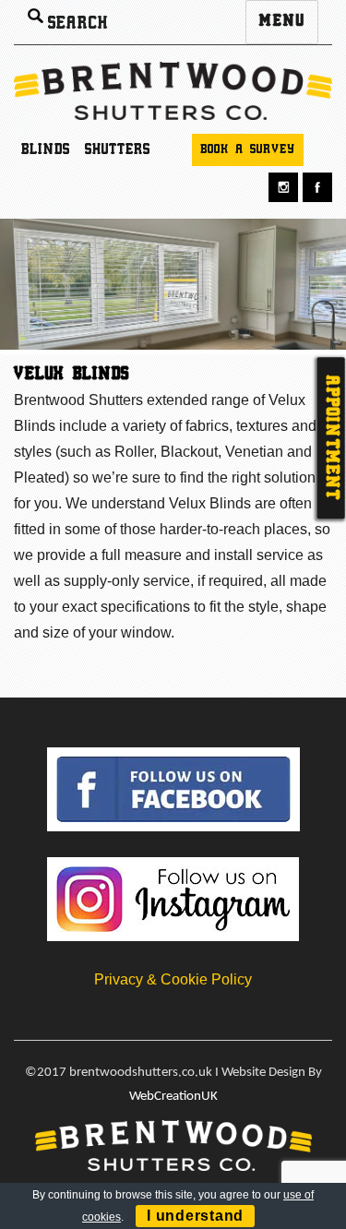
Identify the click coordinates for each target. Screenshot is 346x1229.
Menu (282, 22)
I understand (195, 1215)
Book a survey (247, 150)
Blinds (45, 150)
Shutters (117, 150)
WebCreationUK (173, 1097)
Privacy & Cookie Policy (173, 979)
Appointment (331, 438)
